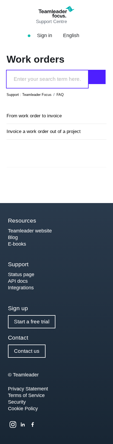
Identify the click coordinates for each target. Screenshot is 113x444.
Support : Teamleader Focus (29, 95)
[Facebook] (33, 424)
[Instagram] (13, 424)
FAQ (60, 95)
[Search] (97, 77)
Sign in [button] (45, 35)
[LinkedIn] (23, 424)
